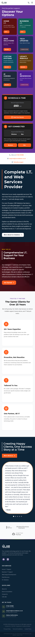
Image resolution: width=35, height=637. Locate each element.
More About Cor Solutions (12, 235)
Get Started (8, 283)
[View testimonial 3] (17, 516)
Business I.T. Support (7, 572)
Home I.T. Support (6, 569)
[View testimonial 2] (15, 516)
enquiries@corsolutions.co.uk (17, 158)
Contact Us (5, 594)
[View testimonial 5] (21, 516)
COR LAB (4, 597)
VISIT (6, 31)
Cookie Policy (28, 629)
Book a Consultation (7, 591)
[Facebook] (3, 559)
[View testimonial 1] (13, 516)
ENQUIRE (7, 49)
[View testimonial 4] (19, 516)
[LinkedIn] (7, 559)
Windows (10, 145)
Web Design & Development (9, 574)
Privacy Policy (7, 629)
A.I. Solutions (5, 579)
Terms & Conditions (18, 629)
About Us (4, 589)
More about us (8, 455)
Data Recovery (5, 577)
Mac (24, 145)
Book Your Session (19, 117)
